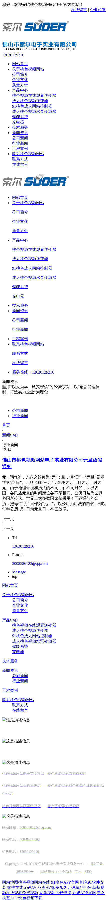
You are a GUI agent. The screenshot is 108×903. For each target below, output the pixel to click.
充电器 (18, 122)
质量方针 (20, 85)
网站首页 (20, 64)
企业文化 (20, 79)
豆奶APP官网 (84, 893)
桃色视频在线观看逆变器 (34, 95)
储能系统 (20, 117)
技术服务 (20, 127)
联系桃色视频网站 (28, 154)
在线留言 (79, 10)
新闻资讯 (20, 132)
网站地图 (10, 882)
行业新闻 (20, 143)
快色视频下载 (30, 898)
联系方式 (20, 159)
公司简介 (20, 74)
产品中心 (20, 90)
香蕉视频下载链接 (55, 893)
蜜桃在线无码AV (22, 887)
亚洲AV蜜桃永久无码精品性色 (64, 887)
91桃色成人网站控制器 (32, 106)
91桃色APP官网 (65, 882)
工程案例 (20, 148)
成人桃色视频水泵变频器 (34, 111)
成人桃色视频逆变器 (30, 101)
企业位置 (98, 10)
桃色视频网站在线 (34, 882)
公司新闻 (20, 138)
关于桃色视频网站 (28, 69)
